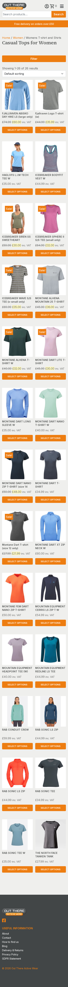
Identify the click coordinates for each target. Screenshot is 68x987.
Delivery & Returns (12, 950)
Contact (6, 937)
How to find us (10, 941)
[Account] (47, 6)
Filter (34, 58)
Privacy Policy (10, 954)
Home (6, 37)
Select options (17, 130)
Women (18, 37)
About (5, 933)
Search (59, 14)
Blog (4, 946)
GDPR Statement (11, 958)
